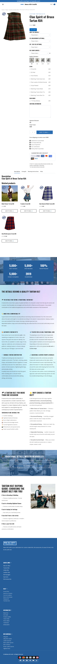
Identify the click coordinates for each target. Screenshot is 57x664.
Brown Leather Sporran (8, 646)
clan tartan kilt (40, 465)
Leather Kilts (6, 572)
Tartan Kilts (41, 165)
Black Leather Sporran (8, 642)
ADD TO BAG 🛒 (44, 132)
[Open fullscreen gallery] (26, 39)
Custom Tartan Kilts (37, 14)
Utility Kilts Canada (7, 638)
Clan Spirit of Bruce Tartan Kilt (38, 166)
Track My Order (6, 600)
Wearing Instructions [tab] (33, 171)
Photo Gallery (6, 620)
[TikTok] (36, 660)
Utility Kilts (6, 570)
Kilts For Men (6, 565)
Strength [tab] (24, 171)
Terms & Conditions (7, 595)
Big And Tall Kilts (46, 163)
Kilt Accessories (7, 579)
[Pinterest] (23, 660)
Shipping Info (6, 599)
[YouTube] (33, 660)
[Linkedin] (30, 660)
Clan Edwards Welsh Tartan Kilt (47, 204)
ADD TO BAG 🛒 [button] (9, 211)
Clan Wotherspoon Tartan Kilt (9, 234)
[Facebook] (20, 660)
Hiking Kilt (5, 636)
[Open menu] (3, 4)
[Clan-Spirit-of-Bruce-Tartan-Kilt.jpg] (14, 26)
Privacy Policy (6, 591)
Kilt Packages (6, 574)
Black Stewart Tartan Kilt (8, 204)
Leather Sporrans (7, 640)
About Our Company (7, 593)
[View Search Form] (51, 4)
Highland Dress (6, 648)
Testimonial (6, 622)
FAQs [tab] (41, 171)
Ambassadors (6, 624)
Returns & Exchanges (7, 597)
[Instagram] (26, 660)
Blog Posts (5, 613)
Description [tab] (17, 171)
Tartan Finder (6, 618)
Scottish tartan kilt (18, 465)
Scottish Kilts (36, 165)
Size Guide (5, 615)
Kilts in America (6, 644)
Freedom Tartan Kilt (25, 204)
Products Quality (7, 616)
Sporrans (5, 577)
